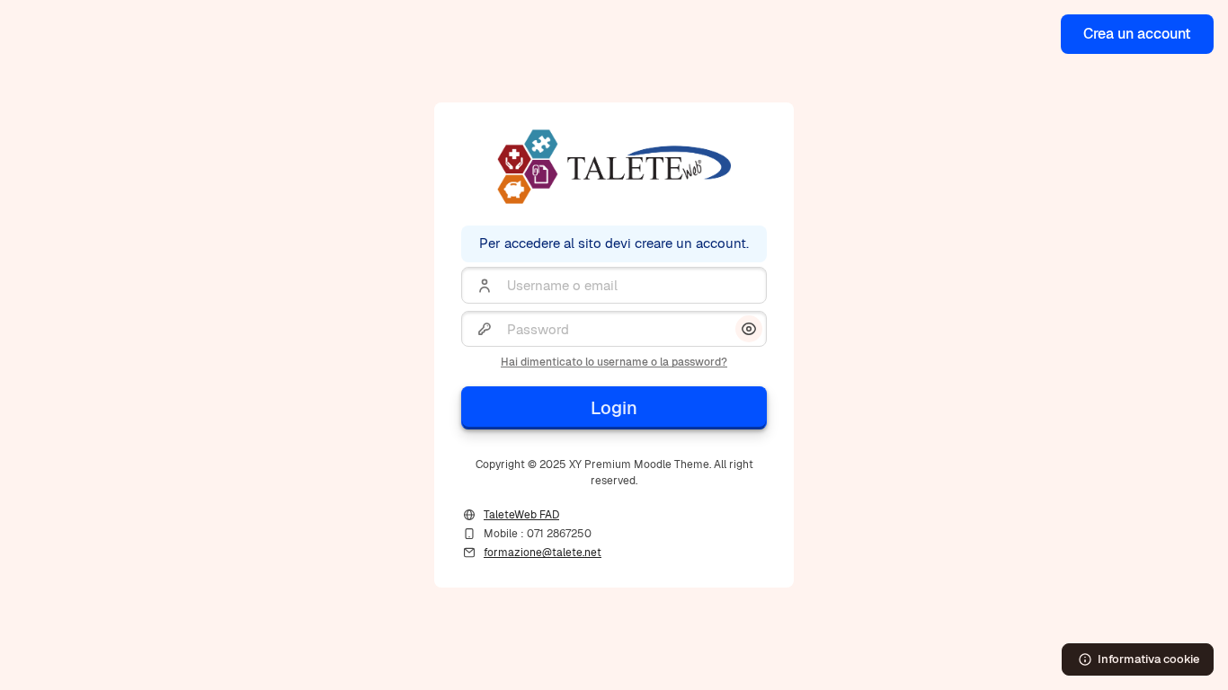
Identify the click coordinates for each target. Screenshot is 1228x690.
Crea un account (1137, 33)
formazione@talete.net (542, 552)
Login (614, 408)
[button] (748, 328)
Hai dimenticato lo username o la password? (614, 362)
